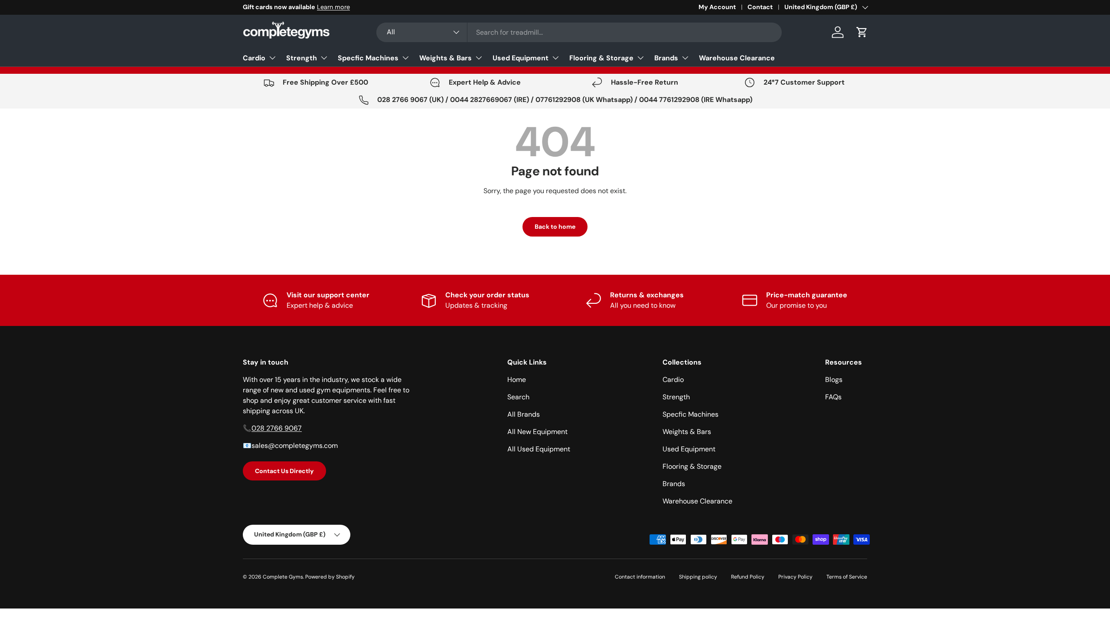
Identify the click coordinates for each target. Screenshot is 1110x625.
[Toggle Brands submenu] (685, 58)
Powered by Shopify (330, 576)
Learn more (333, 7)
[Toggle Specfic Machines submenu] (405, 58)
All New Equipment (537, 431)
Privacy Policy (795, 576)
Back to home (555, 226)
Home (516, 379)
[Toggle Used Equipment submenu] (555, 58)
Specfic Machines (368, 57)
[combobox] (579, 32)
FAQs (833, 396)
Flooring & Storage (601, 57)
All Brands (523, 414)
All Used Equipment (538, 449)
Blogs (833, 379)
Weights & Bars (445, 57)
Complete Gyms (283, 576)
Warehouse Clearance (737, 57)
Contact (760, 7)
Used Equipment (520, 57)
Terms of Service (846, 576)
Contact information (640, 576)
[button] (862, 32)
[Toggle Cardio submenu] (272, 58)
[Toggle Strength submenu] (324, 58)
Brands (666, 57)
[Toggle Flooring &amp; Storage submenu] (640, 58)
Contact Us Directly (284, 471)
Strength (301, 57)
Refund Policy (747, 576)
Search (518, 396)
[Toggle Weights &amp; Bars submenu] (478, 58)
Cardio (254, 57)
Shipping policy (698, 576)
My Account (717, 7)
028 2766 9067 (276, 428)
